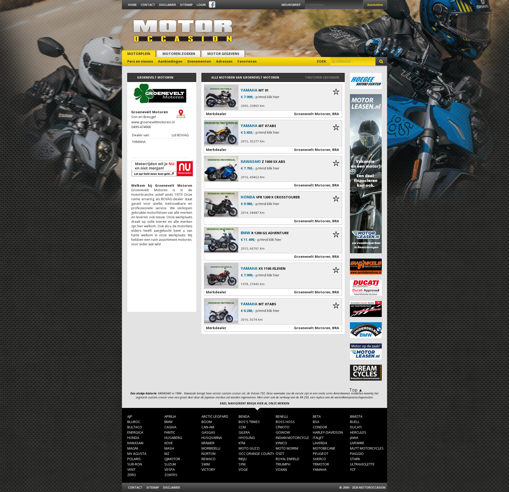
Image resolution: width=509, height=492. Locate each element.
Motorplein (138, 53)
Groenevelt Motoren (312, 113)
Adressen (224, 61)
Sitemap (186, 5)
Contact (148, 5)
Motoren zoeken (179, 53)
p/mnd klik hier (267, 97)
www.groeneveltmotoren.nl (153, 122)
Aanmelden (375, 4)
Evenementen (199, 61)
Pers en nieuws (140, 61)
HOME (132, 5)
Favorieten (247, 61)
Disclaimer (167, 5)
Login (201, 5)
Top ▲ (356, 390)
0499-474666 (141, 126)
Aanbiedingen (170, 61)
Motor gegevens (223, 53)
